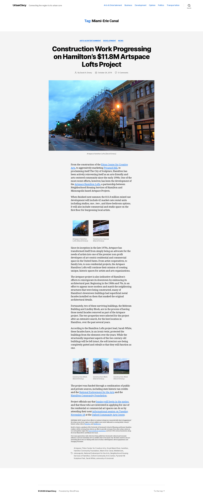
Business (128, 5)
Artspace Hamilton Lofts (87, 184)
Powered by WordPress (69, 491)
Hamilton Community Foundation (89, 395)
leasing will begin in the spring (112, 401)
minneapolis (78, 453)
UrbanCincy (19, 5)
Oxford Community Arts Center (108, 414)
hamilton (124, 448)
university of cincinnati (105, 458)
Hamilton (88, 424)
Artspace (77, 448)
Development (140, 5)
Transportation (173, 5)
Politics (161, 5)
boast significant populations (97, 431)
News (120, 41)
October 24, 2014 (105, 73)
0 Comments (123, 73)
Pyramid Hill (110, 168)
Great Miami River (113, 448)
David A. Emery (86, 73)
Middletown (97, 424)
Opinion (152, 5)
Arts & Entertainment (113, 5)
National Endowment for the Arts (96, 392)
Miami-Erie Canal (106, 451)
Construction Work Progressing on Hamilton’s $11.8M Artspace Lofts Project (101, 56)
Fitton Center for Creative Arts (94, 448)
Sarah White (90, 458)
